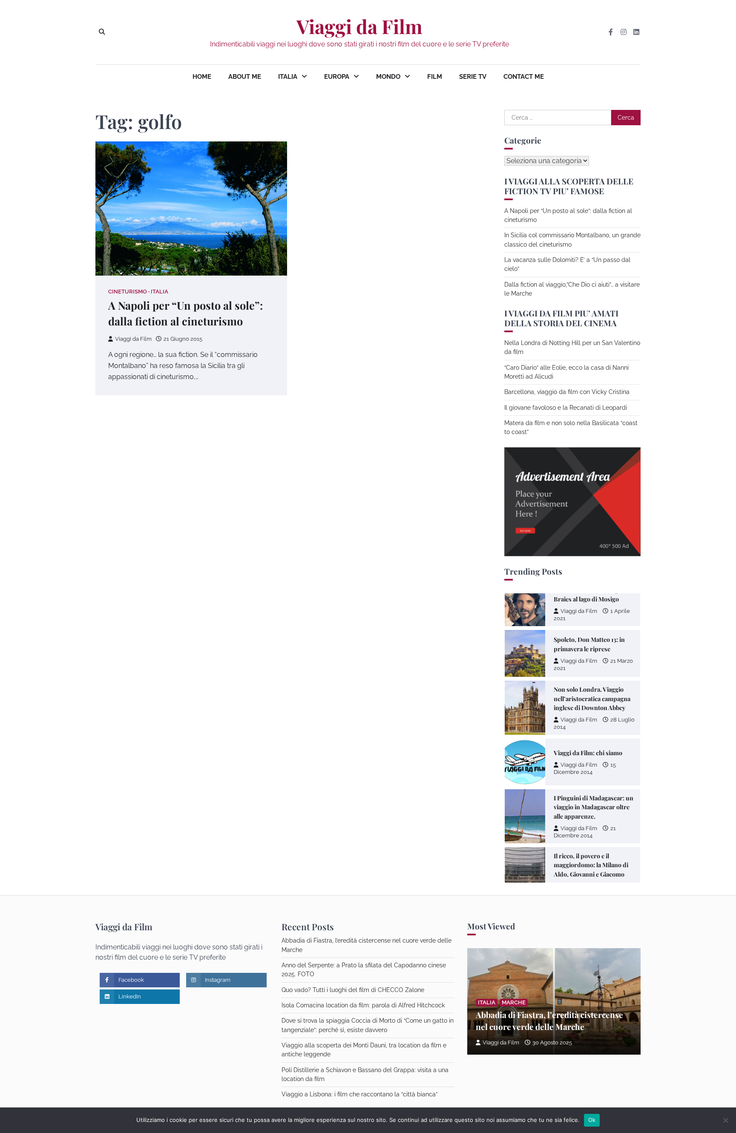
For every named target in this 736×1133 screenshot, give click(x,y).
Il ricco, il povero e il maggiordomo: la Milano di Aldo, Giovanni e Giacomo (591, 865)
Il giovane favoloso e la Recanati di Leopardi (565, 407)
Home (202, 77)
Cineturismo (127, 291)
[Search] (101, 32)
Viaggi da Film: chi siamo (588, 753)
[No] (725, 1120)
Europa (336, 77)
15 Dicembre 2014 (585, 768)
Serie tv (472, 77)
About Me (244, 77)
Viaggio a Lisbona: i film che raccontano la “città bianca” (359, 1094)
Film (434, 77)
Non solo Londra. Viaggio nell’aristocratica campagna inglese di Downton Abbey (592, 698)
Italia (287, 77)
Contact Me (523, 77)
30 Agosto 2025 (552, 1042)
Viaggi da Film (359, 26)
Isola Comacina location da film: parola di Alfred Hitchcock (363, 1005)
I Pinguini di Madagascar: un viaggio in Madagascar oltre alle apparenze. (593, 807)
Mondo (388, 77)
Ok (592, 1119)
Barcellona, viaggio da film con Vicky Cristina (567, 391)
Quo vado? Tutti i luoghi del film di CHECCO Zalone (353, 989)
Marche (514, 1002)
